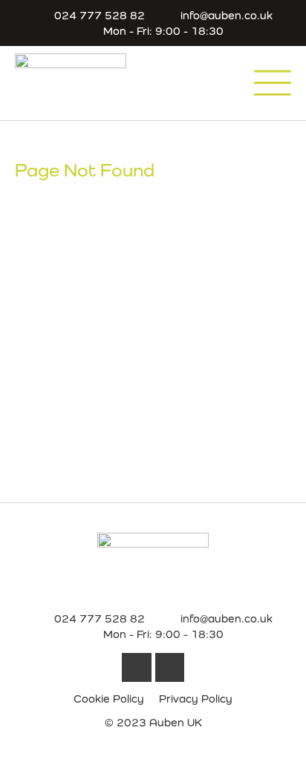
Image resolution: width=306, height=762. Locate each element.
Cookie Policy (109, 699)
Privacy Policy (195, 699)
